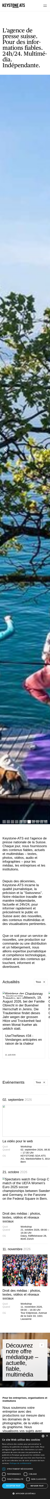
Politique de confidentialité (20, 1463)
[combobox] (43, 1436)
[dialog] (25, 1466)
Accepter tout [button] (13, 1486)
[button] (5, 449)
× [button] (47, 1436)
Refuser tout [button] (37, 1486)
